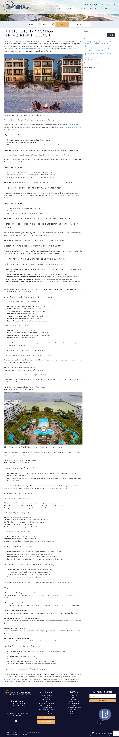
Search (62, 24)
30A (74, 705)
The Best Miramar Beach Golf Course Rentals (64, 488)
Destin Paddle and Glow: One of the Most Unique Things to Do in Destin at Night (98, 42)
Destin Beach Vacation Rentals (20, 41)
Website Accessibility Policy (13, 734)
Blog (46, 701)
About (112, 8)
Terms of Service (105, 735)
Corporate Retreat (74, 703)
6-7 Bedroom (74, 712)
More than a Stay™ (46, 714)
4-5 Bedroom (74, 710)
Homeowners (92, 8)
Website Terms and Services (46, 710)
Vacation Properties (46, 695)
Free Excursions (79, 8)
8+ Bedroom (74, 714)
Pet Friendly (74, 699)
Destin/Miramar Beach (74, 708)
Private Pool (74, 697)
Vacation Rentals (64, 8)
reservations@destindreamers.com (17, 713)
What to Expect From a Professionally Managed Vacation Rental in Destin (97, 49)
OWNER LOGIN (46, 717)
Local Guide (103, 8)
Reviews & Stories (46, 705)
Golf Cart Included (74, 701)
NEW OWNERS (46, 722)
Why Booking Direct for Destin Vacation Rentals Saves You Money (98, 54)
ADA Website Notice (46, 708)
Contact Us (46, 699)
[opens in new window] (13, 721)
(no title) (88, 46)
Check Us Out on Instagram (46, 703)
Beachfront (74, 695)
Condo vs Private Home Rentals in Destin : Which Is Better (98, 58)
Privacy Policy (46, 712)
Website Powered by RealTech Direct (103, 733)
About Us (46, 697)
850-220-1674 (17, 716)
